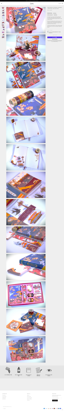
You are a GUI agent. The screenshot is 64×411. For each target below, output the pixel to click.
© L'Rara (4, 408)
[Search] (60, 3)
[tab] (49, 13)
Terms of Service (4, 396)
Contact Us (28, 400)
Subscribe (55, 400)
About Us (28, 395)
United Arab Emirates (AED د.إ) (7, 406)
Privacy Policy (4, 395)
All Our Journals (29, 396)
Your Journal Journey (29, 397)
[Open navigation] (1, 3)
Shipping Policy (4, 397)
